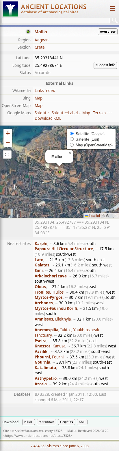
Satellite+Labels (65, 112)
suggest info (105, 64)
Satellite (42, 112)
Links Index (45, 90)
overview (108, 31)
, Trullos (49, 292)
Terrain (99, 112)
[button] (59, 172)
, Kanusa (50, 346)
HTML (28, 422)
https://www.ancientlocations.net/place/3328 (37, 436)
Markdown (46, 422)
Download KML (48, 118)
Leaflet (94, 215)
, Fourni (49, 357)
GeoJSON (66, 422)
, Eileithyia (53, 319)
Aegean (42, 40)
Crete (40, 47)
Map (38, 98)
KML (82, 422)
